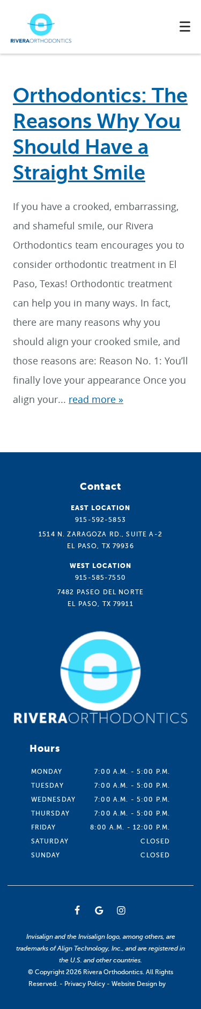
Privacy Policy (84, 984)
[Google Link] (99, 910)
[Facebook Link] (77, 910)
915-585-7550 (100, 577)
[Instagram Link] (121, 910)
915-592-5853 (100, 520)
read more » (96, 399)
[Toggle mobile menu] (185, 26)
